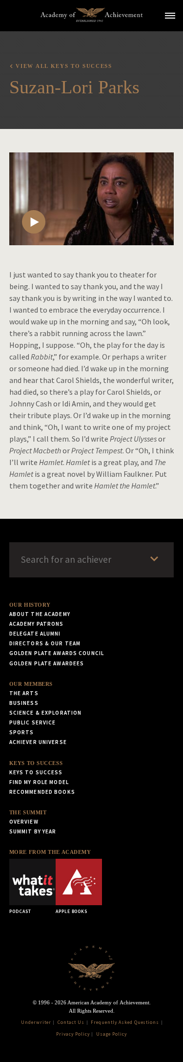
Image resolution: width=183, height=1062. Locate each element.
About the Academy (39, 614)
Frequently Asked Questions (125, 1022)
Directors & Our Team (45, 643)
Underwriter (36, 1022)
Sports (21, 732)
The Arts (24, 693)
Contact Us (71, 1022)
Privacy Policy (72, 1034)
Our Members (31, 684)
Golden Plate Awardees (46, 663)
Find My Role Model (39, 782)
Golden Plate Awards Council (56, 653)
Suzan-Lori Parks (74, 87)
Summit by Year (33, 831)
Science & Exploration (45, 712)
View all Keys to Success (64, 66)
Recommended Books (42, 791)
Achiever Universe (38, 742)
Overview (24, 821)
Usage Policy (111, 1034)
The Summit (28, 812)
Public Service (32, 722)
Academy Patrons (36, 623)
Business (24, 703)
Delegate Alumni (35, 633)
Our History (30, 605)
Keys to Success (35, 763)
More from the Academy (50, 852)
